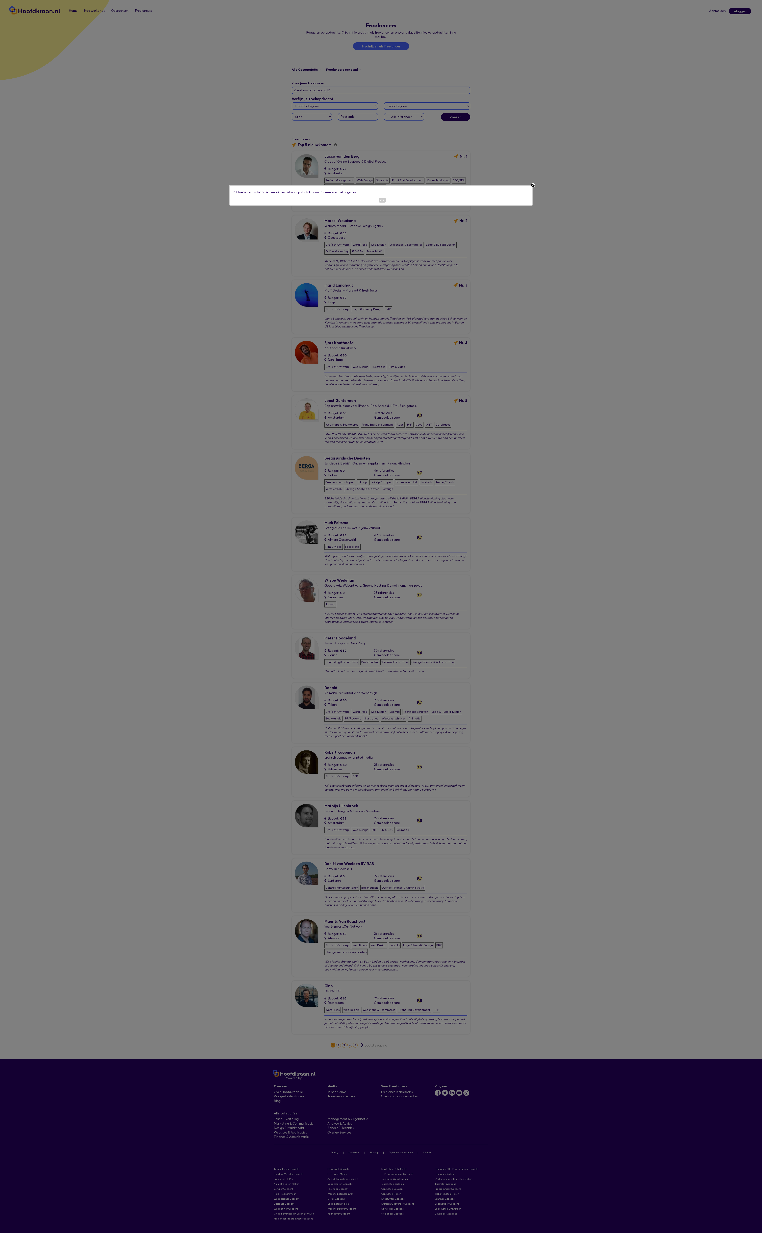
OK (382, 200)
